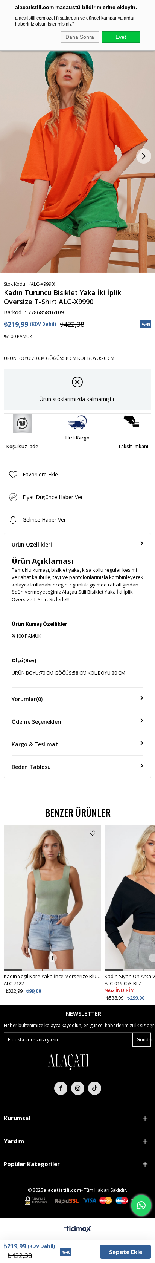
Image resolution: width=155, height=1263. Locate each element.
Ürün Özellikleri (32, 544)
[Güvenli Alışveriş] (88, 1200)
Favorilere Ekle (92, 833)
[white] (68, 1061)
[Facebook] (60, 1088)
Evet (120, 37)
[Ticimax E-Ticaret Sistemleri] (77, 1229)
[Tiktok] (94, 1088)
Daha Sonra (79, 37)
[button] (13, 970)
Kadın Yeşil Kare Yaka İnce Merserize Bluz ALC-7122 (52, 976)
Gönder (144, 1039)
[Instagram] (77, 1088)
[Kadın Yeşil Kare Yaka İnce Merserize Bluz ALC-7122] (52, 898)
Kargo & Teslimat (35, 744)
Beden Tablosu (31, 766)
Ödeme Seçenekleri (36, 721)
